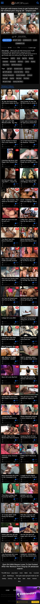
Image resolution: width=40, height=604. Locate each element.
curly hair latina (18, 72)
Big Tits (24, 58)
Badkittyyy (10, 575)
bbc (30, 573)
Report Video (17, 40)
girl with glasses (7, 72)
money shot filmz (18, 81)
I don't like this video (15, 37)
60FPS (13, 58)
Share (35, 40)
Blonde (31, 58)
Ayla (19, 581)
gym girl (9, 68)
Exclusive (13, 61)
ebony (27, 72)
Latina (27, 61)
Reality (33, 61)
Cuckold (36, 573)
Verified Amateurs (16, 64)
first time (26, 78)
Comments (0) (20, 43)
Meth (26, 573)
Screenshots (27, 40)
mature (34, 578)
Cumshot (5, 61)
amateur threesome (8, 75)
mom (21, 573)
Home (7, 590)
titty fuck (18, 78)
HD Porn (20, 61)
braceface (28, 68)
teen (24, 578)
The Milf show (5, 573)
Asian (28, 578)
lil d (15, 578)
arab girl (5, 78)
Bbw (19, 578)
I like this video (13, 37)
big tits (12, 78)
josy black (15, 573)
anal (4, 575)
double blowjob (20, 75)
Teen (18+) (6, 64)
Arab (18, 58)
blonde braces (18, 68)
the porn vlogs (7, 81)
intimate (29, 75)
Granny (10, 578)
